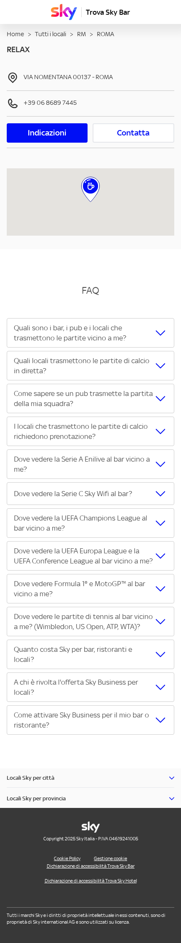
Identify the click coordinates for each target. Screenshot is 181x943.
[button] (90, 333)
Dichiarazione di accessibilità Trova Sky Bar (91, 866)
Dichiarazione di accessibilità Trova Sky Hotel (91, 880)
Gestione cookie (110, 858)
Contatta (133, 133)
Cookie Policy (67, 858)
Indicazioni (47, 133)
